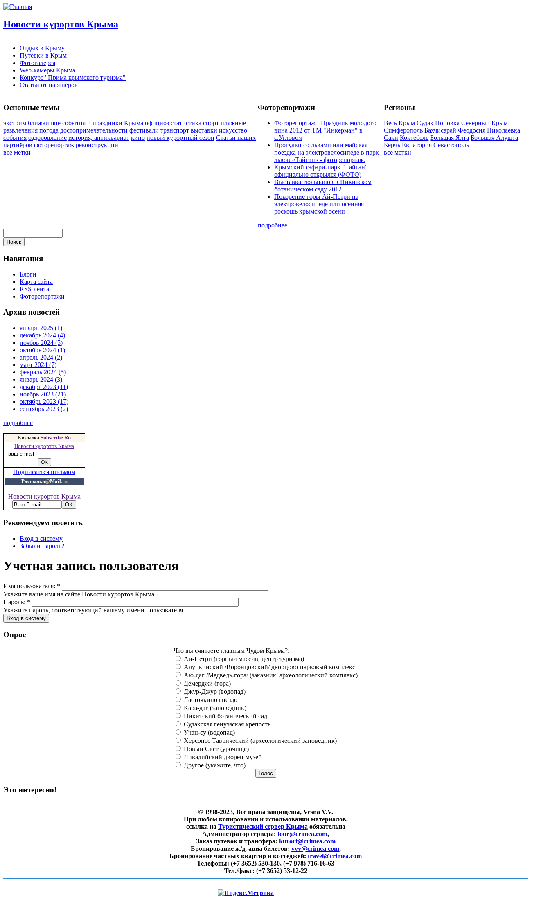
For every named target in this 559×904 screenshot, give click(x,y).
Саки (391, 137)
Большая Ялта (449, 137)
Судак (425, 122)
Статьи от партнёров (49, 84)
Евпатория (417, 145)
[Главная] (17, 6)
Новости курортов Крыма (60, 24)
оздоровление (47, 137)
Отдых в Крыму (42, 48)
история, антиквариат (98, 137)
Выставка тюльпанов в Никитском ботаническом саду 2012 (323, 185)
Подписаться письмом (44, 471)
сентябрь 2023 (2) (44, 408)
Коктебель (414, 137)
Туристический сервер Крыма (263, 826)
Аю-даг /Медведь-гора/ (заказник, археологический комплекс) (270, 675)
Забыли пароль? (42, 545)
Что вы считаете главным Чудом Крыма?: (231, 650)
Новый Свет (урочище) (215, 748)
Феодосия (471, 130)
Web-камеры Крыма (47, 70)
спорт (211, 122)
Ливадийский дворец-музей (222, 756)
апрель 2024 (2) (41, 357)
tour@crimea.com (302, 833)
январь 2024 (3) (41, 379)
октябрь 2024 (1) (42, 349)
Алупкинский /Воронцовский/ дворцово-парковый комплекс (268, 666)
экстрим (14, 122)
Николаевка (503, 130)
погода (49, 130)
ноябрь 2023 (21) (43, 394)
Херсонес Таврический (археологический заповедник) (259, 740)
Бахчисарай (440, 130)
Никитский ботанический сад (224, 716)
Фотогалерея (37, 62)
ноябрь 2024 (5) (41, 342)
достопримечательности (94, 130)
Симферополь (403, 130)
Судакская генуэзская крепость (226, 724)
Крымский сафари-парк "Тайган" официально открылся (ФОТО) (321, 171)
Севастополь (451, 145)
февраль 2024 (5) (43, 372)
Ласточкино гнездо (209, 699)
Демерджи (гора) (206, 683)
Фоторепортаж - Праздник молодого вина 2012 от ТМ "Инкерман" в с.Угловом (325, 130)
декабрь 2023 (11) (44, 386)
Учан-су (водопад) (208, 732)
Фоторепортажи (42, 296)
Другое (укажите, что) (214, 765)
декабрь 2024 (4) (42, 335)
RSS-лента (34, 289)
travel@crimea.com (335, 855)
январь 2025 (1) (41, 327)
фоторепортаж (54, 145)
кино (138, 137)
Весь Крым (399, 122)
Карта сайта (36, 281)
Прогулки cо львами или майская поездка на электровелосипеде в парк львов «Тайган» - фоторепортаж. (326, 152)
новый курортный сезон (180, 137)
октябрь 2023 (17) (44, 401)
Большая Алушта (494, 137)
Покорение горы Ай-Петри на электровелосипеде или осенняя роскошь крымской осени (319, 204)
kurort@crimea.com (307, 841)
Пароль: (16, 601)
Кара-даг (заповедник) (214, 707)
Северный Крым (484, 122)
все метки (17, 152)
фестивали (144, 130)
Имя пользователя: (31, 585)
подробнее (272, 225)
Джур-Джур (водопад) (214, 691)
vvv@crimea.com (315, 848)
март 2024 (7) (38, 364)
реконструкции (97, 145)
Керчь (392, 145)
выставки (204, 130)
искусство (233, 130)
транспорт (174, 130)
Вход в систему (41, 538)
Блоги (28, 274)
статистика (186, 122)
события (15, 137)
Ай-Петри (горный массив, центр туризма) (243, 658)
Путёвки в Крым (43, 55)
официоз (157, 122)
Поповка (447, 122)
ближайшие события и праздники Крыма (85, 122)
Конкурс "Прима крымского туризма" (73, 77)
